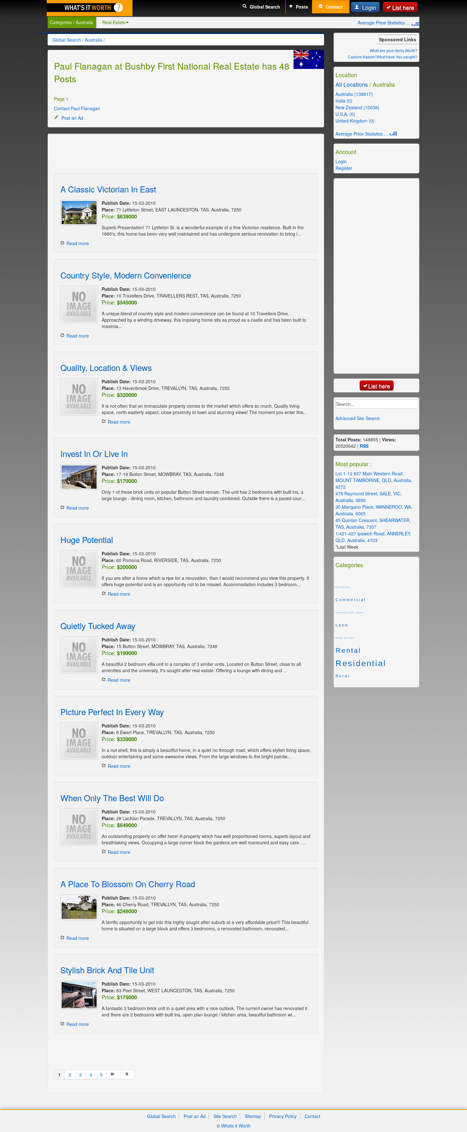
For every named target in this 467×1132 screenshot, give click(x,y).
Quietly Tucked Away (97, 625)
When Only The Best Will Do (112, 797)
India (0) (343, 100)
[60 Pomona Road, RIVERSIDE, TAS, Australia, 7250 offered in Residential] (77, 569)
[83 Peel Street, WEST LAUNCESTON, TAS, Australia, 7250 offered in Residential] (77, 995)
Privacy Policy (283, 1116)
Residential (360, 663)
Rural (342, 676)
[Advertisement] (169, 154)
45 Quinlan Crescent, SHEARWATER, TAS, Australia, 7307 (373, 523)
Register (343, 168)
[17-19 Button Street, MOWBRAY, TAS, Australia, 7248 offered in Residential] (77, 477)
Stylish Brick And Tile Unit (107, 969)
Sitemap (253, 1116)
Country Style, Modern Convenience (125, 275)
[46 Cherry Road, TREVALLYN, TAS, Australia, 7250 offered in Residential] (77, 907)
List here (403, 7)
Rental (348, 650)
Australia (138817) (354, 94)
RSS (364, 446)
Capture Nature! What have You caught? (382, 56)
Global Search (264, 6)
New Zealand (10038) (357, 107)
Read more (77, 243)
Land (341, 625)
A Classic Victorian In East (108, 189)
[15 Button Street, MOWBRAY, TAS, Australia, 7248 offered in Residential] (77, 655)
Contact (333, 6)
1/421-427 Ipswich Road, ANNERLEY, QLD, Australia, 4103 (373, 536)
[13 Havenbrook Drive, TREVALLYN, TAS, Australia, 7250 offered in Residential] (77, 397)
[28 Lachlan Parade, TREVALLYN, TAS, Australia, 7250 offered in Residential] (77, 827)
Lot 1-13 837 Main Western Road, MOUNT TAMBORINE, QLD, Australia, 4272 (373, 480)
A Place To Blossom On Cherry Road (127, 883)
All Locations (351, 84)
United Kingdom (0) (355, 120)
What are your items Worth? (393, 50)
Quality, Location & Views (106, 367)
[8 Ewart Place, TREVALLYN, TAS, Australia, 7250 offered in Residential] (77, 741)
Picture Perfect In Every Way (112, 711)
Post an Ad (71, 118)
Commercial (350, 600)
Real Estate (113, 22)
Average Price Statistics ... (384, 22)
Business (342, 587)
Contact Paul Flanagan (77, 108)
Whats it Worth (236, 1125)
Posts (301, 6)
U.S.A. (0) (345, 114)
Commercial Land (349, 612)
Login (368, 7)
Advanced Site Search (357, 418)
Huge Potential (86, 539)
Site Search (225, 1116)
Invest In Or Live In (94, 453)
